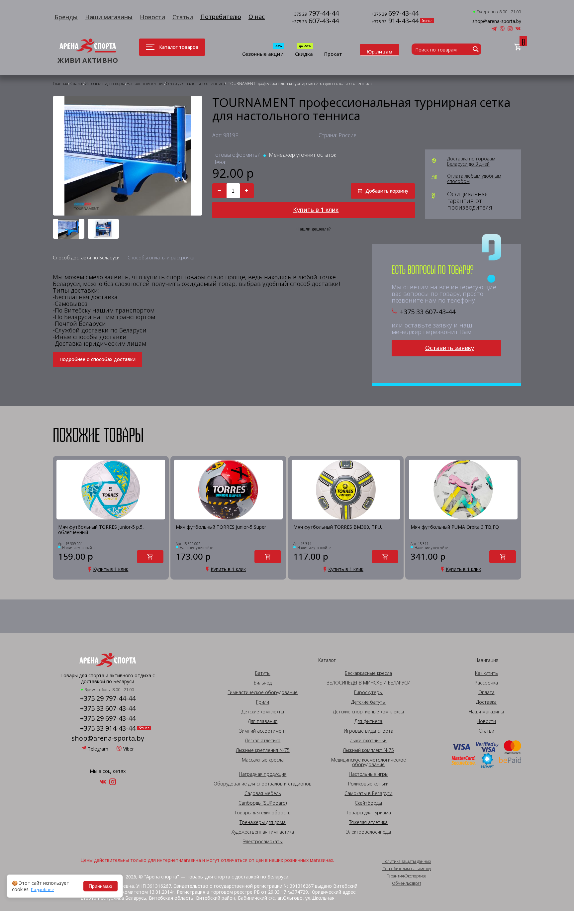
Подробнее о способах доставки (97, 359)
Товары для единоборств (263, 812)
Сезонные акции (263, 54)
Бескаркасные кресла (368, 673)
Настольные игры (368, 774)
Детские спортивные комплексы (368, 711)
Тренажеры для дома (262, 822)
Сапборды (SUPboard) (263, 803)
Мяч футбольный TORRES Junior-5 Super (221, 527)
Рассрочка (486, 683)
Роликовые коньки (368, 783)
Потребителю (220, 16)
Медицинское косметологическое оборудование (368, 762)
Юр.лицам (379, 51)
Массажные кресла (263, 760)
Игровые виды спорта (368, 731)
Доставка (486, 702)
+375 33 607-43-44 (427, 312)
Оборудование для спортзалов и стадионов (263, 783)
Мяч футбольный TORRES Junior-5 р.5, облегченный (101, 529)
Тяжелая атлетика (368, 822)
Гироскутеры (368, 692)
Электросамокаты (263, 841)
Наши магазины (109, 17)
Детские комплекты (262, 711)
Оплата (486, 692)
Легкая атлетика (262, 740)
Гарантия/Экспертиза (407, 876)
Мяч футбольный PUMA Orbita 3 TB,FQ (455, 527)
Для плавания (262, 721)
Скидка (304, 54)
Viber (128, 749)
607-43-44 (315, 21)
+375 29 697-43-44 (108, 718)
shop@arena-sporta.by (496, 21)
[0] (517, 47)
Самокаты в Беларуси (368, 793)
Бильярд (263, 683)
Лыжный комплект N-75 (368, 750)
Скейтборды (368, 803)
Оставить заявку (449, 348)
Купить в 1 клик (315, 210)
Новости (152, 17)
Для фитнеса (368, 721)
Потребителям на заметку (406, 869)
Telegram (98, 749)
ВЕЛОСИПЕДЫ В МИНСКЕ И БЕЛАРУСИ (369, 683)
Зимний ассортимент (262, 731)
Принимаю (100, 886)
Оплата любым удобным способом (474, 178)
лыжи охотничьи (368, 740)
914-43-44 (395, 21)
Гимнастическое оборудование (263, 692)
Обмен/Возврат (406, 883)
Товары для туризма (368, 812)
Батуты (262, 673)
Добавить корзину (386, 191)
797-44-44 (315, 14)
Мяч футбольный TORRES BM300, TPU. (337, 527)
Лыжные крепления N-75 (263, 750)
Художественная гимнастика (263, 832)
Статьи (182, 17)
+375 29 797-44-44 (108, 698)
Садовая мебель (262, 793)
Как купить (486, 673)
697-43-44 (395, 14)
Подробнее (42, 890)
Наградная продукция (262, 774)
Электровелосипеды (368, 832)
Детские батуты (368, 702)
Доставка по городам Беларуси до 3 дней (471, 161)
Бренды (66, 17)
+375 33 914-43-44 (108, 728)
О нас (256, 16)
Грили (262, 702)
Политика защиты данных (406, 862)
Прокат (333, 54)
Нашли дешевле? (314, 229)
